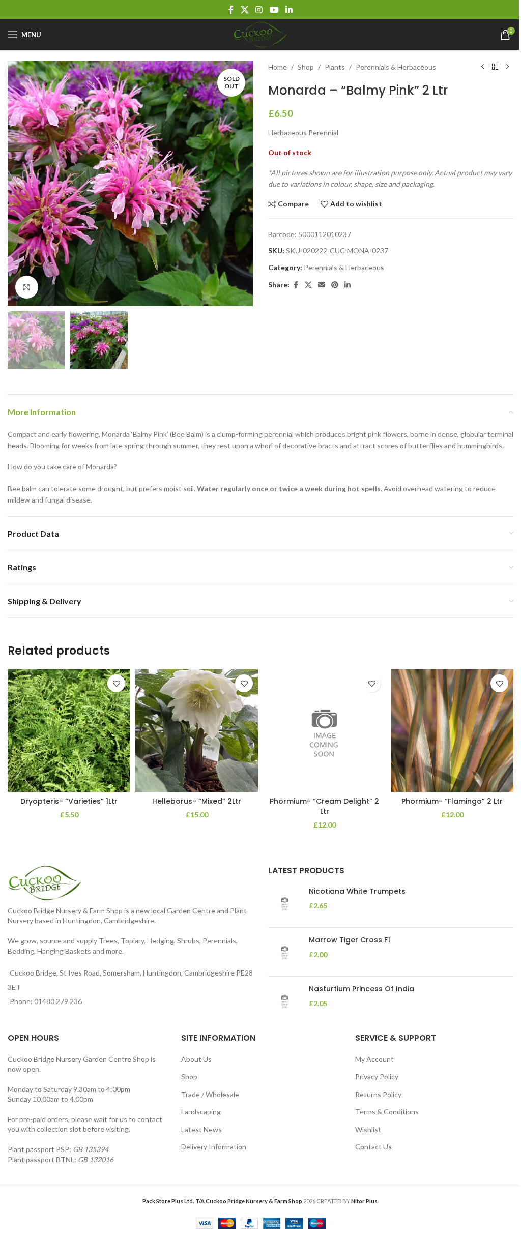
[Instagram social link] (259, 9)
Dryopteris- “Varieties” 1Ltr (69, 801)
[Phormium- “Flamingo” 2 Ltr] (452, 730)
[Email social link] (321, 285)
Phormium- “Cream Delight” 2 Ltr (324, 806)
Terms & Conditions (387, 1111)
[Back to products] (495, 67)
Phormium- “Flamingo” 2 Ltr (452, 801)
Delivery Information (213, 1146)
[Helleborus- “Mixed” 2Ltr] (196, 730)
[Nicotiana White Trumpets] (284, 903)
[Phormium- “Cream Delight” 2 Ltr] (324, 730)
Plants (335, 67)
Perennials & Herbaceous (396, 67)
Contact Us (373, 1146)
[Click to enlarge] (26, 287)
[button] (18, 183)
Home (277, 67)
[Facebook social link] (231, 9)
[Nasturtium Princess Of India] (284, 1000)
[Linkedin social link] (289, 9)
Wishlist (368, 1129)
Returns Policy (378, 1094)
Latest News (201, 1129)
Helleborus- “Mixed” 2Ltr (196, 801)
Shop (306, 67)
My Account (374, 1059)
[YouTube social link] (274, 9)
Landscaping (201, 1111)
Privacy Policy (376, 1076)
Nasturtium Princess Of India (361, 989)
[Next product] (507, 67)
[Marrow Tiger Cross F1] (284, 951)
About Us (196, 1059)
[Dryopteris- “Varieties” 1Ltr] (69, 730)
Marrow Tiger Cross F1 (349, 940)
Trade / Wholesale (210, 1094)
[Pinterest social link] (334, 285)
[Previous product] (483, 67)
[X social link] (244, 9)
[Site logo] (260, 33)
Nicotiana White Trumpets (357, 891)
